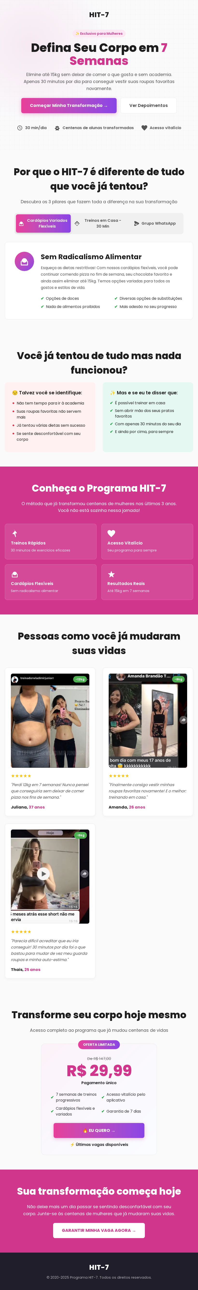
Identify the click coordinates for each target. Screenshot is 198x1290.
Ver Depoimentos (148, 105)
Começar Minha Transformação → (69, 105)
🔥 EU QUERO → (99, 1130)
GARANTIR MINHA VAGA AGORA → (99, 1230)
